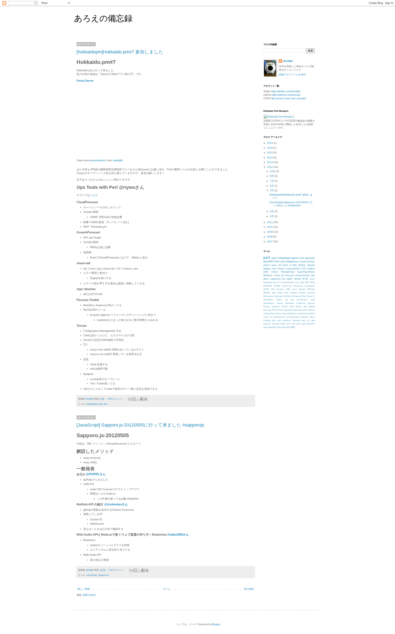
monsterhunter (302, 275)
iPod (274, 310)
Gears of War (289, 265)
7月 (272, 181)
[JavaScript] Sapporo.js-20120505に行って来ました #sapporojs (140, 425)
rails (279, 320)
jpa (101, 404)
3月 (272, 216)
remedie (296, 320)
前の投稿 (249, 589)
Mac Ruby (277, 293)
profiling (267, 320)
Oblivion (294, 293)
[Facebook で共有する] (142, 399)
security (275, 324)
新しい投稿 (84, 589)
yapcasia (310, 258)
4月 (272, 211)
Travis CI (311, 296)
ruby (274, 268)
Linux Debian (299, 289)
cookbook (300, 303)
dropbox (276, 306)
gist (305, 306)
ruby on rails (308, 320)
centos (277, 275)
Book (275, 282)
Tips (304, 296)
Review (302, 293)
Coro (297, 282)
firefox (298, 306)
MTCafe (311, 289)
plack (266, 279)
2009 (270, 232)
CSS (303, 268)
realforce (286, 320)
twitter (290, 279)
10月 (273, 171)
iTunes (280, 310)
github (312, 306)
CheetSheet (288, 282)
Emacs (274, 272)
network (301, 313)
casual (279, 303)
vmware (281, 268)
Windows (267, 275)
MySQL (302, 265)
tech (289, 324)
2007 (270, 241)
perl (105, 404)
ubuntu (297, 279)
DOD (312, 282)
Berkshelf (267, 282)
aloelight (118, 160)
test (284, 279)
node (265, 317)
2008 (270, 236)
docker (266, 306)
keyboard (302, 310)
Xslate (279, 300)
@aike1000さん (178, 534)
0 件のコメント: (115, 399)
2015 (270, 152)
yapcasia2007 (308, 324)
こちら (94, 195)
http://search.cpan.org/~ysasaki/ (288, 98)
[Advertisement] (294, 367)
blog (313, 300)
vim (293, 324)
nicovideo (310, 313)
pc (271, 317)
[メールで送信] (130, 399)
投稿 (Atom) (89, 595)
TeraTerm (287, 296)
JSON (266, 289)
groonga (267, 310)
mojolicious (292, 313)
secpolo (267, 324)
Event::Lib (287, 286)
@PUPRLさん (96, 474)
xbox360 (268, 261)
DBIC (266, 272)
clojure (266, 265)
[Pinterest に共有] (146, 399)
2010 (270, 227)
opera (274, 265)
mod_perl (289, 275)
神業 (305, 279)
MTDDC (267, 293)
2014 (270, 157)
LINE (287, 289)
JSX (273, 289)
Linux (283, 261)
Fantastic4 (310, 286)
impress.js (289, 310)
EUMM (277, 286)
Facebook (298, 286)
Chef (276, 261)
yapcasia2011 (269, 327)
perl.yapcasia (293, 317)
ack (286, 300)
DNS (307, 282)
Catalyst (311, 268)
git (282, 275)
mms (284, 313)
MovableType (288, 272)
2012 (270, 167)
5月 (272, 190)
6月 (272, 185)
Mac (312, 261)
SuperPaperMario (306, 272)
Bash (312, 279)
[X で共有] (138, 399)
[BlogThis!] (134, 399)
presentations (98, 160)
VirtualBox (268, 300)
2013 (270, 162)
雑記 (293, 327)
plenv (312, 317)
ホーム (167, 589)
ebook (285, 306)
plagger (267, 268)
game (295, 258)
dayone (311, 303)
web (298, 324)
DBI (302, 282)
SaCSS (311, 293)
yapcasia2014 (283, 327)
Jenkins (279, 289)
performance (279, 317)
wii (279, 265)
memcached (269, 313)
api (292, 300)
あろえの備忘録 (103, 18)
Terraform (297, 296)
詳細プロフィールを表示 (292, 74)
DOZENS (267, 286)
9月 (272, 176)
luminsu (311, 310)
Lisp (301, 258)
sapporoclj (275, 279)
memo (278, 313)
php (313, 275)
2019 (270, 147)
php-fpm (304, 317)
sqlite (282, 324)
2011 (270, 222)
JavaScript (91, 575)
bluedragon (268, 303)
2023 (270, 143)
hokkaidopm (92, 404)
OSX (286, 293)
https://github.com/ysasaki (286, 94)
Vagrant (311, 265)
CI (280, 282)
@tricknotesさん (116, 504)
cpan (274, 258)
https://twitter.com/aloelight (285, 91)
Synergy (278, 296)
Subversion (268, 296)
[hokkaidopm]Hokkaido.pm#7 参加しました (120, 51)
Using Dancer (85, 80)
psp (274, 320)
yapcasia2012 (293, 268)
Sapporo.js (103, 575)
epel (292, 306)
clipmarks (289, 303)
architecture (302, 300)
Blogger (216, 624)
